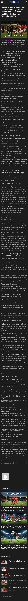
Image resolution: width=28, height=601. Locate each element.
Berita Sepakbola (5, 18)
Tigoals (9, 40)
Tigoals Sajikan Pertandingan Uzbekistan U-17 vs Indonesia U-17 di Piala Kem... (17, 588)
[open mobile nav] (1, 2)
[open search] (26, 2)
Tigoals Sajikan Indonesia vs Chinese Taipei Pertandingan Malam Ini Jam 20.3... (17, 567)
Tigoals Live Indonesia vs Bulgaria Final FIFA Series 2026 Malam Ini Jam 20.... (17, 581)
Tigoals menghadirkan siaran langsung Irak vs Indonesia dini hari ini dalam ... (17, 574)
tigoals (2, 465)
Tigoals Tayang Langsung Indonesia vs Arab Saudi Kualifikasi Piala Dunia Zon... (17, 561)
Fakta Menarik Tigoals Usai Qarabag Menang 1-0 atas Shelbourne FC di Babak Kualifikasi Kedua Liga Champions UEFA (13, 463)
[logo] (14, 2)
